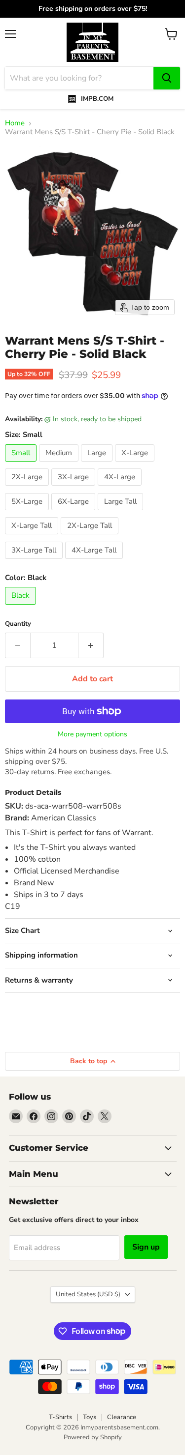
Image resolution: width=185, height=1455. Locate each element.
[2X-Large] (28, 488)
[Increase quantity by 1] (91, 645)
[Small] (22, 464)
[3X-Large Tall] (35, 561)
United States (88, 1294)
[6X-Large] (74, 513)
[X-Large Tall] (33, 537)
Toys (89, 1417)
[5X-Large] (28, 513)
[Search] (166, 78)
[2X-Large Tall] (91, 537)
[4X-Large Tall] (95, 561)
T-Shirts (60, 1417)
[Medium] (60, 464)
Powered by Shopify (93, 1437)
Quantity (18, 624)
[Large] (98, 464)
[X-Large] (136, 464)
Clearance (121, 1417)
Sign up (146, 1247)
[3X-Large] (74, 488)
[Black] (21, 607)
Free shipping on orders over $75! (92, 9)
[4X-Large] (121, 488)
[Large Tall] (122, 513)
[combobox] (79, 78)
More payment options (92, 734)
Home (15, 123)
